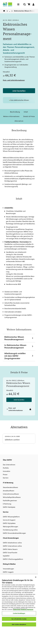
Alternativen (19, 121)
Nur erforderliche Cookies (19, 619)
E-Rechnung (7, 504)
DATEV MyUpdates (9, 523)
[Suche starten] (24, 4)
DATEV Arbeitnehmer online (12, 543)
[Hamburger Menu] (18, 4)
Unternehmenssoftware (11, 494)
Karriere (5, 478)
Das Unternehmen (9, 465)
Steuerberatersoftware (10, 487)
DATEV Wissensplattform (11, 517)
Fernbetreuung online (10, 530)
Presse (5, 474)
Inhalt (26, 112)
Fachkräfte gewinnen (10, 500)
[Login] (33, 4)
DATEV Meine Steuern (10, 549)
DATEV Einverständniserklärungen (14, 533)
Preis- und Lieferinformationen (14, 80)
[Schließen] (36, 577)
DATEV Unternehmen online (12, 546)
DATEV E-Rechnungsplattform (13, 559)
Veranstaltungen (8, 569)
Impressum (30, 609)
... (9, 11)
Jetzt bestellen (19, 90)
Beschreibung (15, 112)
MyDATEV (6, 556)
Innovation (6, 471)
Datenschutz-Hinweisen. (20, 609)
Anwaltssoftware (8, 491)
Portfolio (6, 468)
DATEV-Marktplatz (9, 507)
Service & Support (9, 520)
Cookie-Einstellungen (19, 613)
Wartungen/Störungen (10, 526)
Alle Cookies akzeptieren (19, 624)
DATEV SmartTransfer (10, 552)
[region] (19, 601)
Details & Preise (29, 116)
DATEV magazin (8, 572)
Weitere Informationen (11, 116)
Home (4, 11)
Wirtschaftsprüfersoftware (12, 497)
